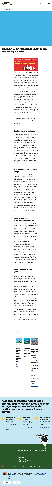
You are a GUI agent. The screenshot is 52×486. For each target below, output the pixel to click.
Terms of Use (43, 473)
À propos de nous (39, 455)
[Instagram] (25, 460)
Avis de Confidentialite (35, 466)
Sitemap (29, 469)
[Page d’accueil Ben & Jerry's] (7, 3)
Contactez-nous (22, 453)
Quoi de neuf (7, 9)
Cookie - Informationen (19, 469)
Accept (16, 482)
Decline (7, 482)
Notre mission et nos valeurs (27, 428)
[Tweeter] (15, 331)
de (40, 3)
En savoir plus (18, 365)
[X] (29, 460)
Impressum (26, 466)
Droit (44, 466)
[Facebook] (20, 460)
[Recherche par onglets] (44, 3)
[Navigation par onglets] (49, 3)
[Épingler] (18, 331)
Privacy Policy (13, 474)
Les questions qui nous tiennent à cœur (45, 428)
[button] (3, 467)
